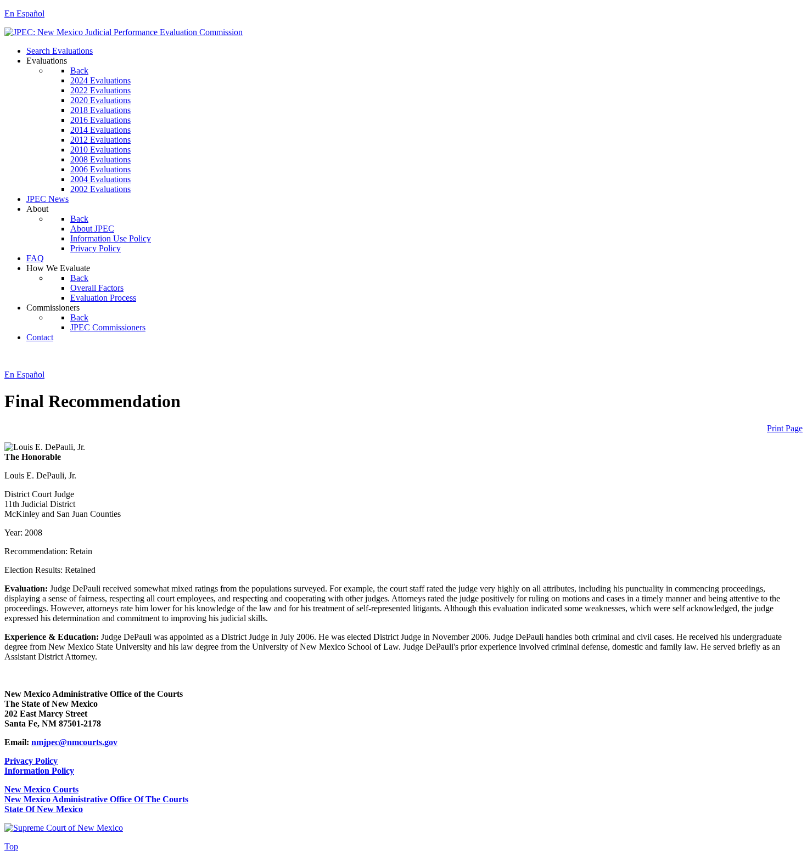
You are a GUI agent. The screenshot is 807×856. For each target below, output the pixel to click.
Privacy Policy (31, 760)
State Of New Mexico (43, 809)
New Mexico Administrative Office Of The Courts (96, 799)
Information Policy (39, 770)
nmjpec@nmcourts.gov (74, 742)
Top (11, 846)
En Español (24, 13)
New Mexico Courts (41, 789)
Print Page (785, 428)
